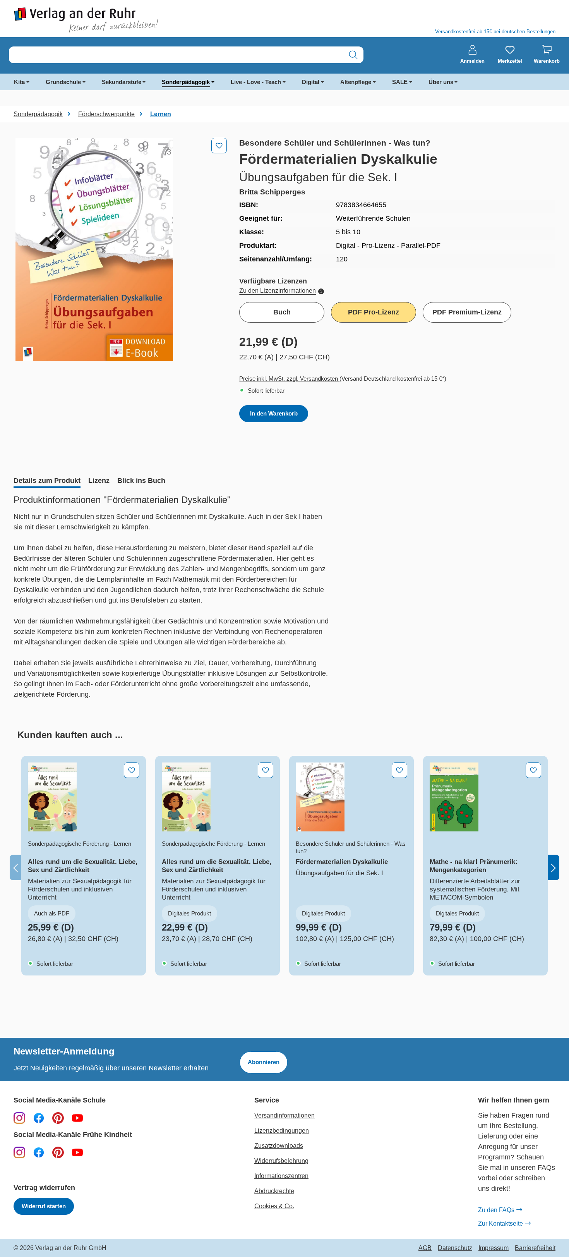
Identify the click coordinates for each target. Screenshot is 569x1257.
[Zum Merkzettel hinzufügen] (219, 145)
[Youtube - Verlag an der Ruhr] (77, 1117)
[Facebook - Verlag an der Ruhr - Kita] (39, 1152)
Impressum (493, 1248)
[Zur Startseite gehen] (145, 20)
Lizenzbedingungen (281, 1130)
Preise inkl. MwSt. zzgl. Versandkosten (289, 378)
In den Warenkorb (274, 413)
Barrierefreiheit (535, 1248)
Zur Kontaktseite (500, 1223)
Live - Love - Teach (256, 82)
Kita (19, 82)
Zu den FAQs (496, 1210)
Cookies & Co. (274, 1206)
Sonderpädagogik (186, 82)
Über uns (440, 82)
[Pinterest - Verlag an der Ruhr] (58, 1117)
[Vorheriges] (15, 867)
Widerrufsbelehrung (281, 1160)
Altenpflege (355, 82)
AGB (425, 1248)
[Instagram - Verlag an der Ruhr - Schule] (19, 1117)
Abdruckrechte (274, 1191)
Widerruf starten (44, 1206)
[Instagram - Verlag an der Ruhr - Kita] (19, 1152)
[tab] (47, 481)
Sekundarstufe (121, 82)
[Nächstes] (553, 867)
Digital (310, 82)
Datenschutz (455, 1248)
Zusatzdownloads (278, 1145)
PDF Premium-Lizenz (467, 312)
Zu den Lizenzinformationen (277, 290)
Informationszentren (281, 1176)
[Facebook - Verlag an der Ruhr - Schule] (39, 1117)
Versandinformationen (284, 1115)
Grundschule (63, 82)
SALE (400, 82)
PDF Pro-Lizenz (373, 312)
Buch (282, 312)
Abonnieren (263, 1062)
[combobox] (176, 54)
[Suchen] (353, 54)
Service (266, 1100)
